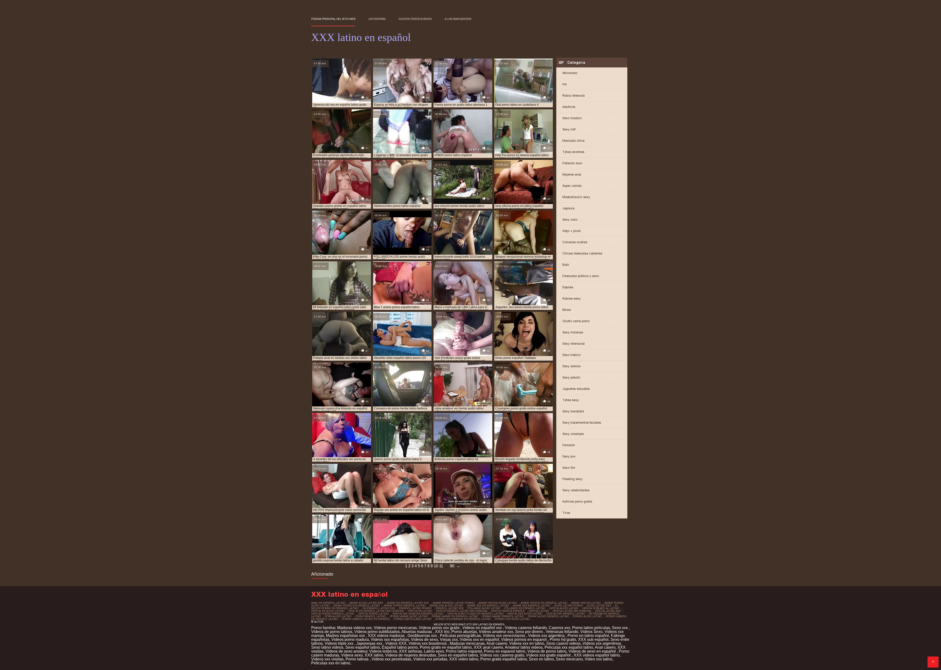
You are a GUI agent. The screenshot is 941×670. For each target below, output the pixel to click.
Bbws (566, 310)
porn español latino (370, 616)
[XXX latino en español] (933, 662)
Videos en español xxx (482, 628)
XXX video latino (463, 659)
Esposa (567, 287)
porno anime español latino (503, 616)
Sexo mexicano (569, 659)
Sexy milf (568, 129)
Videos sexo (352, 655)
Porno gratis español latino (503, 659)
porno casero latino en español (366, 619)
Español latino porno (400, 647)
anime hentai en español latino (544, 602)
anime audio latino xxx (366, 602)
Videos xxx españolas (390, 639)
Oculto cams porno (576, 321)
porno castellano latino (413, 619)
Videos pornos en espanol (524, 639)
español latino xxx (449, 608)
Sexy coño (569, 219)
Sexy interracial (573, 343)
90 (452, 566)
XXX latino (374, 655)
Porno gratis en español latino (446, 647)
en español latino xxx (378, 608)
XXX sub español (593, 639)
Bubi (565, 264)
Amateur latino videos (524, 647)
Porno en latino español (588, 635)
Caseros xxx (559, 628)
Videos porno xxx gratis (439, 628)
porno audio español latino (548, 616)
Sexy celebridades (575, 490)
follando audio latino (484, 608)
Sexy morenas (572, 332)
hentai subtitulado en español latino (475, 613)
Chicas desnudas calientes (582, 253)
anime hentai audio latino (498, 602)
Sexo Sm (568, 467)
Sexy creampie (573, 434)
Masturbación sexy (576, 197)
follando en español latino (524, 608)
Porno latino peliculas (591, 628)
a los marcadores (458, 18)
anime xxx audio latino (446, 605)
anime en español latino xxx (408, 602)
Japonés (568, 208)
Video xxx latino (598, 659)
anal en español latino (328, 602)
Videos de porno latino (547, 651)
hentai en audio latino (328, 610)
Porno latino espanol (464, 651)
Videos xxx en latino (526, 643)
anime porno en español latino (357, 605)
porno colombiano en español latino (463, 619)
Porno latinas (358, 659)
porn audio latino (338, 616)
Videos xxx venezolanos (504, 635)
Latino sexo (434, 651)
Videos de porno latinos (331, 632)
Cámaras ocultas (574, 242)
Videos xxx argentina (547, 635)
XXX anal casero (488, 647)
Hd (564, 84)
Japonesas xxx (369, 643)
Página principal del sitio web (333, 18)
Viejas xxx (449, 639)
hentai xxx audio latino (525, 613)
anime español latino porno (454, 602)
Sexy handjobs (573, 411)
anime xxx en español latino (488, 605)
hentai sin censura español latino (418, 613)
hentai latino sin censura (572, 610)
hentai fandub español (508, 610)
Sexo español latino (362, 647)
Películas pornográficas (460, 635)
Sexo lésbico (571, 355)
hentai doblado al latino (600, 608)
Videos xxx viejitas (327, 659)
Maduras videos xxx (354, 628)
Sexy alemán (571, 366)
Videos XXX (396, 643)
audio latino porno (568, 605)
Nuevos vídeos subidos (415, 18)
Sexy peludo (571, 377)
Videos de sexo (424, 639)
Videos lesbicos (383, 651)
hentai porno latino (373, 613)
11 (441, 566)
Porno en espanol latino (504, 651)
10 (436, 566)
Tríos (566, 513)
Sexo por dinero (529, 632)
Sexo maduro (572, 118)
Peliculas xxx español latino (569, 647)
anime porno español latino (405, 605)
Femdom (568, 445)
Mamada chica (573, 140)
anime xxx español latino (531, 605)
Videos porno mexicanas (395, 628)
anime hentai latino (586, 602)
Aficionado (569, 73)
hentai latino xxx (608, 610)
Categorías (377, 18)
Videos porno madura (350, 639)
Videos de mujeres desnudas (410, 655)
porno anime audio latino (409, 616)
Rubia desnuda (573, 95)
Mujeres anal (571, 174)
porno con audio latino (512, 619)
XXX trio (442, 632)
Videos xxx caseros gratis (502, 655)
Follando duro (572, 163)
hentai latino (539, 610)
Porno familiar (323, 628)
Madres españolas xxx (346, 635)
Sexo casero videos (563, 643)
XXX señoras (410, 651)
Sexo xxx (620, 628)
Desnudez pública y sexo (580, 276)
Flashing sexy (572, 479)
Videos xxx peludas (430, 659)
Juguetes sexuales (576, 389)
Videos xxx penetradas (391, 659)
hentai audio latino (563, 608)
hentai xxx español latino (565, 613)
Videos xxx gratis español (549, 655)
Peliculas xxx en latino (330, 663)
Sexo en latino (541, 659)
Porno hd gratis (563, 639)
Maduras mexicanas (467, 643)
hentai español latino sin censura (461, 610)
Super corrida (572, 186)
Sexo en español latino (458, 655)
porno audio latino (587, 616)
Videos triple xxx (339, 643)
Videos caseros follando (526, 628)
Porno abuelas (464, 632)
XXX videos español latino (597, 655)
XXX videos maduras (387, 635)
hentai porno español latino (332, 613)
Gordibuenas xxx (423, 635)
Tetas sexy (570, 400)
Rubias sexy (571, 298)
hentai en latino (420, 610)
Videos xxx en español (479, 639)
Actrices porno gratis (577, 501)
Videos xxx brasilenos (428, 643)
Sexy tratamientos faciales (581, 422)
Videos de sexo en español (593, 651)
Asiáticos (568, 107)
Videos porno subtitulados (377, 632)
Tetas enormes (573, 152)
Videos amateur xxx (496, 632)
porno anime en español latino (455, 616)
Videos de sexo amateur (346, 651)
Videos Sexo (591, 632)
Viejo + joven (571, 231)
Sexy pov (569, 456)
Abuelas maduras (417, 632)
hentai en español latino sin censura (376, 610)
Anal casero (496, 643)
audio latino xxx (599, 605)
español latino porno (415, 608)
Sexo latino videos (327, 647)
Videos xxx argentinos (601, 643)
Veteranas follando (562, 632)
